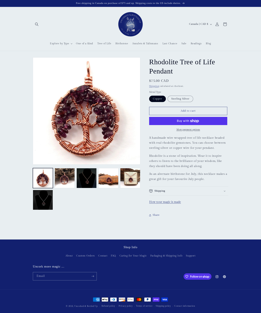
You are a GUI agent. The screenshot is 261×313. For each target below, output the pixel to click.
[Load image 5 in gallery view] (130, 178)
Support (190, 256)
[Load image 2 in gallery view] (65, 178)
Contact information (184, 306)
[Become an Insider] (93, 276)
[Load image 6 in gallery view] (43, 200)
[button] (37, 24)
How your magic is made (165, 202)
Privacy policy (126, 306)
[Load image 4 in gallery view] (108, 178)
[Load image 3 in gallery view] (87, 178)
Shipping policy (163, 306)
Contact (102, 256)
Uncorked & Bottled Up (86, 306)
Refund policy (108, 306)
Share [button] (156, 215)
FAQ (113, 256)
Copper (157, 98)
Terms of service (144, 306)
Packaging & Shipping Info (166, 256)
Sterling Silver (180, 98)
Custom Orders (85, 256)
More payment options (188, 129)
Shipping (154, 86)
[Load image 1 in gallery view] (43, 178)
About (69, 256)
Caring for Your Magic (133, 256)
